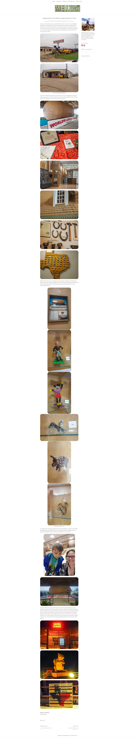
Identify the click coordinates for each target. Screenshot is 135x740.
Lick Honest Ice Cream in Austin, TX (73, 729)
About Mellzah (71, 1)
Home (54, 1)
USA (73, 21)
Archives (64, 1)
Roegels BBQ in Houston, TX (46, 729)
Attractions (47, 21)
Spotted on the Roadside (59, 21)
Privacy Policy (79, 1)
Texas (67, 21)
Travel (70, 21)
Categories (58, 1)
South (52, 21)
